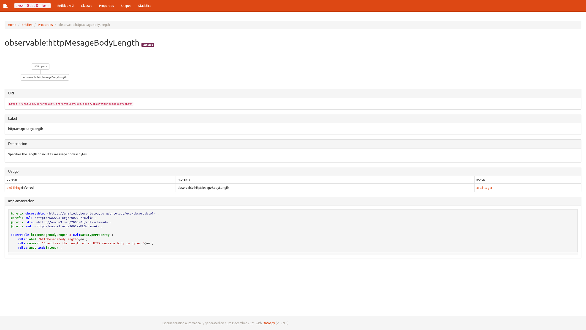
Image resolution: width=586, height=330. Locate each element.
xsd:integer (484, 188)
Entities (27, 25)
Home (12, 25)
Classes (86, 6)
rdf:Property (40, 66)
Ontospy (269, 323)
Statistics (144, 6)
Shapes (126, 6)
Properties (106, 6)
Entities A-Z (65, 6)
